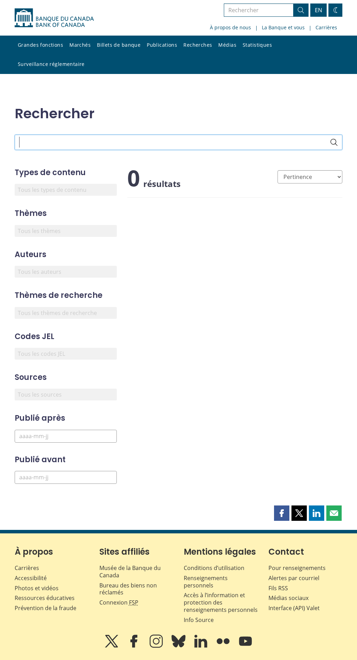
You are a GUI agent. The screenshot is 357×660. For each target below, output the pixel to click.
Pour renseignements (297, 568)
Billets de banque (118, 45)
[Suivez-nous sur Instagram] (157, 646)
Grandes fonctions (40, 45)
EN (318, 10)
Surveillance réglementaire (51, 64)
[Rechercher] (334, 142)
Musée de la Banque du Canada (130, 571)
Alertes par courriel (293, 578)
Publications (162, 45)
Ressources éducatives (45, 598)
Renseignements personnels (206, 581)
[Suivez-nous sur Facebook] (134, 646)
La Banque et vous (283, 27)
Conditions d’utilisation (214, 568)
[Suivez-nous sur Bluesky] (179, 646)
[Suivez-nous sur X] (112, 646)
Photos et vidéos (37, 588)
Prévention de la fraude (45, 608)
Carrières (326, 27)
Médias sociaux (288, 598)
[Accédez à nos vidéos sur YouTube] (245, 646)
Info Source (199, 620)
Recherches (197, 45)
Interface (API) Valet (294, 608)
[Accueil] (54, 17)
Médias (227, 45)
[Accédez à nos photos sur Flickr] (224, 646)
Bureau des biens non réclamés (128, 589)
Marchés (80, 45)
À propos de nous (230, 27)
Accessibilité (31, 578)
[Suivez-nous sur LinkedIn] (201, 646)
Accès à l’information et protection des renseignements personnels (221, 602)
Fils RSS (278, 588)
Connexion (118, 602)
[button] (281, 513)
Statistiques (257, 45)
